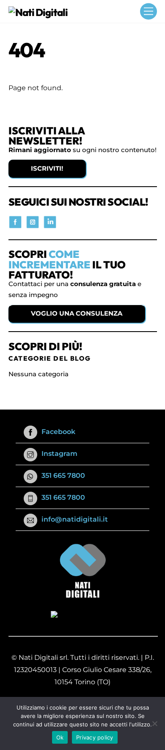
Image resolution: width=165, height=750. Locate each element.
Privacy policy (94, 737)
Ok (60, 737)
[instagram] (32, 221)
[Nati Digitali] (38, 12)
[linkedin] (50, 221)
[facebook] (15, 221)
